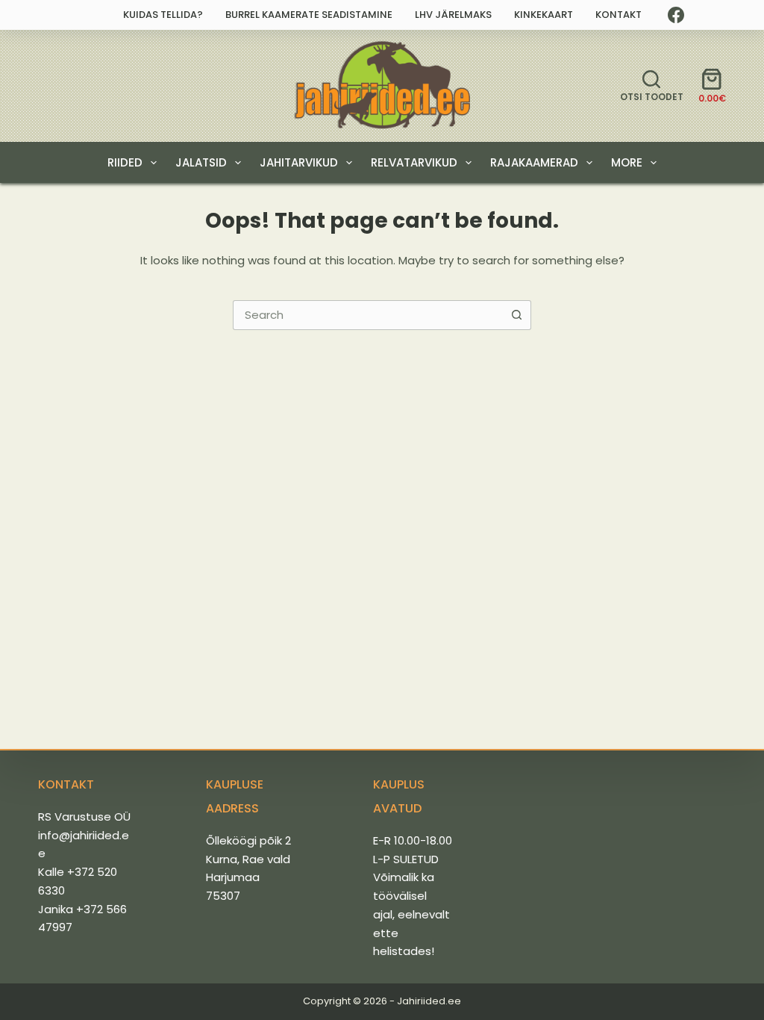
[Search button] (516, 315)
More (626, 162)
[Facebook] (676, 15)
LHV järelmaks (453, 14)
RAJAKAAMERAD (534, 162)
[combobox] (368, 315)
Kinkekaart (543, 14)
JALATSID (201, 162)
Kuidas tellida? (163, 14)
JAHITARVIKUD (299, 162)
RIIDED (125, 162)
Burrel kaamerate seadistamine (308, 14)
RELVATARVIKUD (414, 162)
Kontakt (618, 14)
